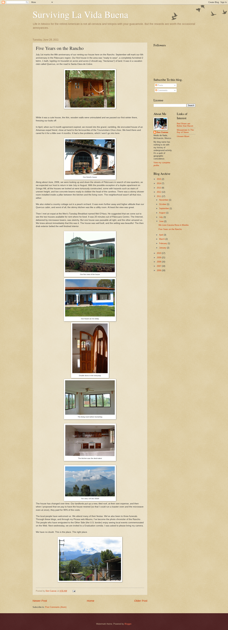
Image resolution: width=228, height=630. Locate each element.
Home (90, 600)
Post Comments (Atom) (55, 607)
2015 (159, 179)
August (162, 213)
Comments (162, 90)
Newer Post (40, 600)
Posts (160, 85)
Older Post (140, 600)
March (162, 239)
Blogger (128, 624)
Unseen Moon (183, 136)
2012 (159, 192)
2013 (159, 188)
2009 (159, 257)
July (161, 217)
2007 (159, 266)
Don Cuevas (162, 132)
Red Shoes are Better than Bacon (185, 124)
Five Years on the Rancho (170, 229)
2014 (159, 183)
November (164, 200)
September (164, 208)
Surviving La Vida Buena (80, 14)
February (163, 243)
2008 (159, 262)
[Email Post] (74, 591)
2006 (159, 270)
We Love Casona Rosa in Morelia (173, 225)
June (161, 221)
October (163, 204)
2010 (159, 253)
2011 (159, 196)
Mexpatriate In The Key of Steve (185, 131)
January (163, 248)
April (161, 235)
